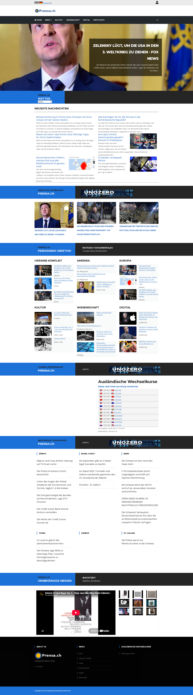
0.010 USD (117, 412)
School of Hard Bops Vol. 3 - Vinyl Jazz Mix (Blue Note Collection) (63, 329)
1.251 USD (117, 393)
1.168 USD (117, 406)
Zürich (42, 454)
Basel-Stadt (88, 454)
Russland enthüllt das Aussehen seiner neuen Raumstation (104, 334)
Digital (86, 20)
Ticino (42, 533)
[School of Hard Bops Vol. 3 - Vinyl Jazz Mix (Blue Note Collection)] (43, 331)
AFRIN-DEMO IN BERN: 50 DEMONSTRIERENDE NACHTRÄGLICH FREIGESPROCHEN (140, 502)
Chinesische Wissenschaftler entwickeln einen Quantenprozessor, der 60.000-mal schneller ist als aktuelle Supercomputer (105, 347)
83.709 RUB (118, 422)
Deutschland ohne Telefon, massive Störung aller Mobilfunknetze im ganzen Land (50, 162)
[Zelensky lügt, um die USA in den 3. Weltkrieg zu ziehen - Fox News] (85, 287)
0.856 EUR (117, 403)
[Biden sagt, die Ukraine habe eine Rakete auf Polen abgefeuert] (43, 283)
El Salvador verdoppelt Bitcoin (110, 159)
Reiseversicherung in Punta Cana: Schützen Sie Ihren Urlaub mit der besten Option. (64, 118)
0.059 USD (118, 419)
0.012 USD (117, 425)
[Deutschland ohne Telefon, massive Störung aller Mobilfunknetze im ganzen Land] (127, 281)
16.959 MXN (118, 416)
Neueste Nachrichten (52, 108)
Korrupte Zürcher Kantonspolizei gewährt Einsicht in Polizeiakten (110, 137)
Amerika (83, 260)
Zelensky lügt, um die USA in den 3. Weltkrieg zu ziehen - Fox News (105, 284)
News (48, 20)
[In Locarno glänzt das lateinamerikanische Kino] (43, 318)
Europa (125, 260)
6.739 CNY (117, 397)
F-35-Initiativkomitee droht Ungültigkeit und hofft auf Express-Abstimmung (136, 474)
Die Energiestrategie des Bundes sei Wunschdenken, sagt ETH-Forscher (54, 498)
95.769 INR (118, 409)
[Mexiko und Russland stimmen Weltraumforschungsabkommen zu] (85, 317)
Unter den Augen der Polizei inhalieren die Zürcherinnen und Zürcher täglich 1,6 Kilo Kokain (54, 485)
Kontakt (40, 666)
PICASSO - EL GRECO (89, 484)
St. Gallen (129, 533)
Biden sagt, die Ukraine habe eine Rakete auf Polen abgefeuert (63, 280)
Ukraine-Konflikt (48, 260)
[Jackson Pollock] (43, 344)
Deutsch (46, 3)
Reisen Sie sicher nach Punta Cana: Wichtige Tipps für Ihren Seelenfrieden (62, 136)
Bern (126, 454)
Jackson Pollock (59, 338)
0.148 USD (117, 400)
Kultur (58, 20)
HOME (39, 20)
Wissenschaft (73, 20)
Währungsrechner (128, 653)
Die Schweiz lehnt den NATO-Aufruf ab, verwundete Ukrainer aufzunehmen (139, 488)
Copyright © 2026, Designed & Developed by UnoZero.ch (53, 691)
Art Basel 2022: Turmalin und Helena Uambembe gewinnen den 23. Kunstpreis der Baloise (97, 474)
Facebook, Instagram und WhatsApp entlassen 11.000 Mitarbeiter (148, 329)
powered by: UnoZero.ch (107, 431)
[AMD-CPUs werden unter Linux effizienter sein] (127, 346)
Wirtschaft (99, 20)
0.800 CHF (117, 390)
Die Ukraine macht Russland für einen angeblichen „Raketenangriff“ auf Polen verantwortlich (95, 230)
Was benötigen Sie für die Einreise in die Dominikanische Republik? (119, 118)
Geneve (85, 533)
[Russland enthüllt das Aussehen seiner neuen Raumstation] (85, 336)
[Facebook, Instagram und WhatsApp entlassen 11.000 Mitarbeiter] (127, 332)
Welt (81, 653)
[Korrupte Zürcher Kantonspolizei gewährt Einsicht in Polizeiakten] (127, 270)
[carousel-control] (5, 57)
